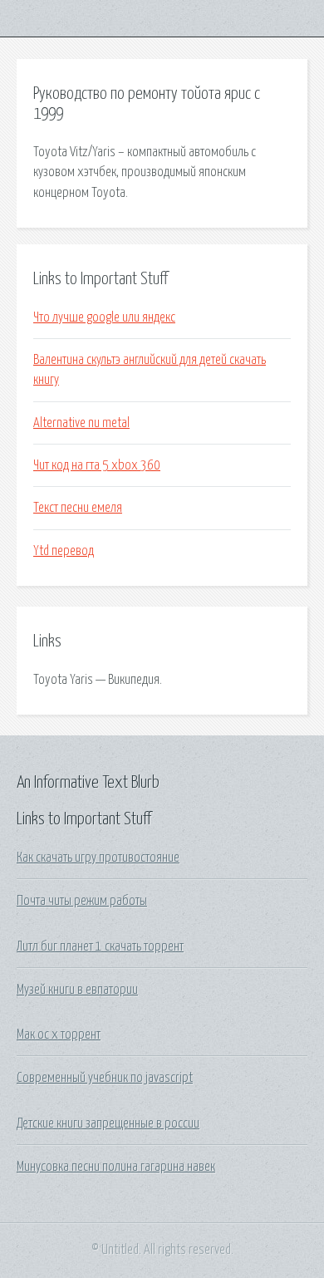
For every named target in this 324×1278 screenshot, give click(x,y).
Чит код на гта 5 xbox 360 (96, 465)
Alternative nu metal (81, 423)
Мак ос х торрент (59, 1034)
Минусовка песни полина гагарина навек (116, 1166)
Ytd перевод (63, 551)
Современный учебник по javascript (105, 1077)
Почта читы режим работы (82, 900)
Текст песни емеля (77, 507)
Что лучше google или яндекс (104, 317)
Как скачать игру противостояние (98, 857)
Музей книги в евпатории (77, 989)
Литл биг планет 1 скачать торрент (100, 946)
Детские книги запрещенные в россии (108, 1123)
